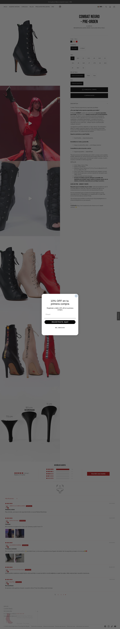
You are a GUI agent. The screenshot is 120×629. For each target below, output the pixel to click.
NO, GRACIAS (60, 327)
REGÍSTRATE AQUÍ (60, 322)
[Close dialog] (76, 296)
